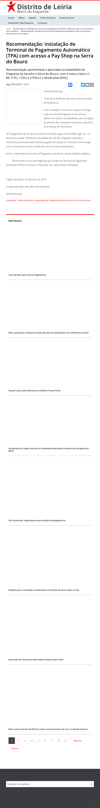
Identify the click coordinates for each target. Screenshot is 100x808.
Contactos (42, 22)
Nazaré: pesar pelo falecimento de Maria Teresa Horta (34, 390)
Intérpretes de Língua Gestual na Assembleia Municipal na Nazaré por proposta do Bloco (49, 449)
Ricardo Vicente (67, 17)
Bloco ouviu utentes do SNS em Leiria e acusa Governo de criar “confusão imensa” (48, 729)
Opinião (32, 17)
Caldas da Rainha (25, 200)
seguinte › (77, 740)
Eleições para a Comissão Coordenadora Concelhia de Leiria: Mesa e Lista (44, 590)
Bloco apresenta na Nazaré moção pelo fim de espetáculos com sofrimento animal (49, 332)
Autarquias (11, 200)
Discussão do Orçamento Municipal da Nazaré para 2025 (36, 659)
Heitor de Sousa (47, 17)
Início (8, 29)
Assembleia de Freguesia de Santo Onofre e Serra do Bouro (63, 200)
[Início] (11, 7)
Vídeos (21, 17)
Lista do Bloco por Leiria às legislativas (27, 275)
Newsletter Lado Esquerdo (20, 22)
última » (15, 748)
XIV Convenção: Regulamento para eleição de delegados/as (37, 520)
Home (11, 17)
